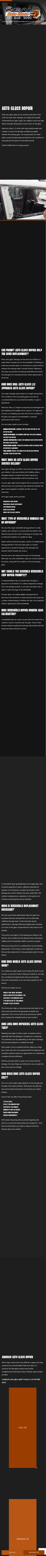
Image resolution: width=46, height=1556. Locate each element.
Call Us (12, 1552)
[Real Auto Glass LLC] (23, 12)
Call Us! (23, 1427)
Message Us (34, 1552)
